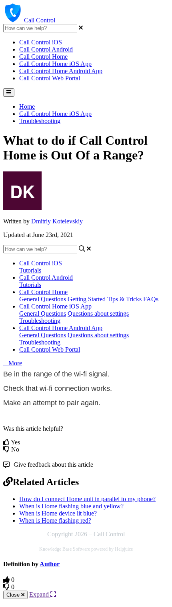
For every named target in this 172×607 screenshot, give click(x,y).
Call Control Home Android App (60, 71)
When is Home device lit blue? (58, 513)
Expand (39, 594)
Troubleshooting (39, 120)
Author (50, 564)
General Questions (42, 299)
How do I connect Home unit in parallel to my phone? (87, 499)
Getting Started (87, 299)
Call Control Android (46, 49)
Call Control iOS (40, 42)
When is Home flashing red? (55, 520)
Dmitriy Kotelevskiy (57, 221)
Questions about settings (98, 313)
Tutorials (30, 270)
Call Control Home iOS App (55, 63)
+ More (12, 363)
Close (13, 595)
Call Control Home (43, 56)
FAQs (150, 299)
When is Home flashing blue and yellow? (71, 506)
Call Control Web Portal (49, 78)
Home (27, 106)
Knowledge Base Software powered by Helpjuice (86, 549)
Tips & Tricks (124, 299)
